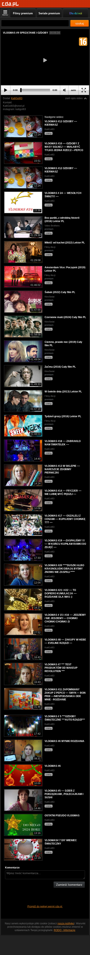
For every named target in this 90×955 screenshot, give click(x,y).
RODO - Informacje (64, 930)
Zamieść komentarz (69, 884)
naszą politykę (66, 923)
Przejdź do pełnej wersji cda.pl (45, 906)
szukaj (79, 23)
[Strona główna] (10, 4)
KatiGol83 (16, 98)
